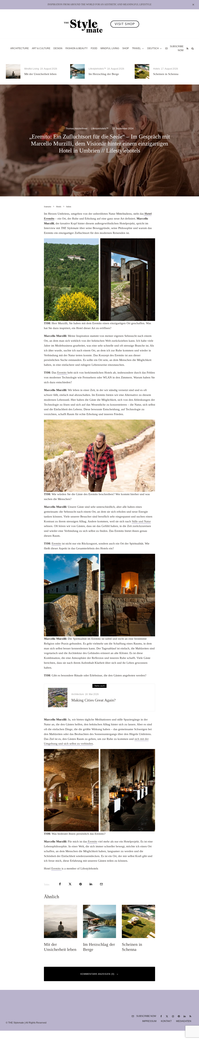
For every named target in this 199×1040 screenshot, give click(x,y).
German (139, 553)
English (139, 559)
